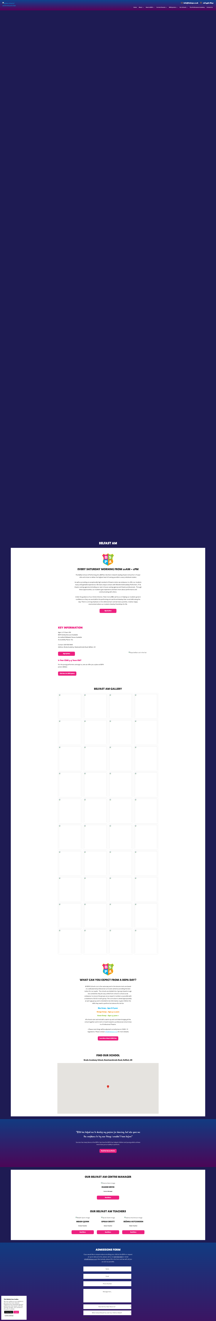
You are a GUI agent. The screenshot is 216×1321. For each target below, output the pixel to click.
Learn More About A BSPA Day (108, 1038)
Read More (108, 1197)
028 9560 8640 (208, 3)
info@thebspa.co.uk (191, 3)
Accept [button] (16, 1312)
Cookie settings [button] (9, 1315)
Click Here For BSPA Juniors (67, 673)
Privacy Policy (8, 1312)
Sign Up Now (108, 611)
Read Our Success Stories (108, 1151)
